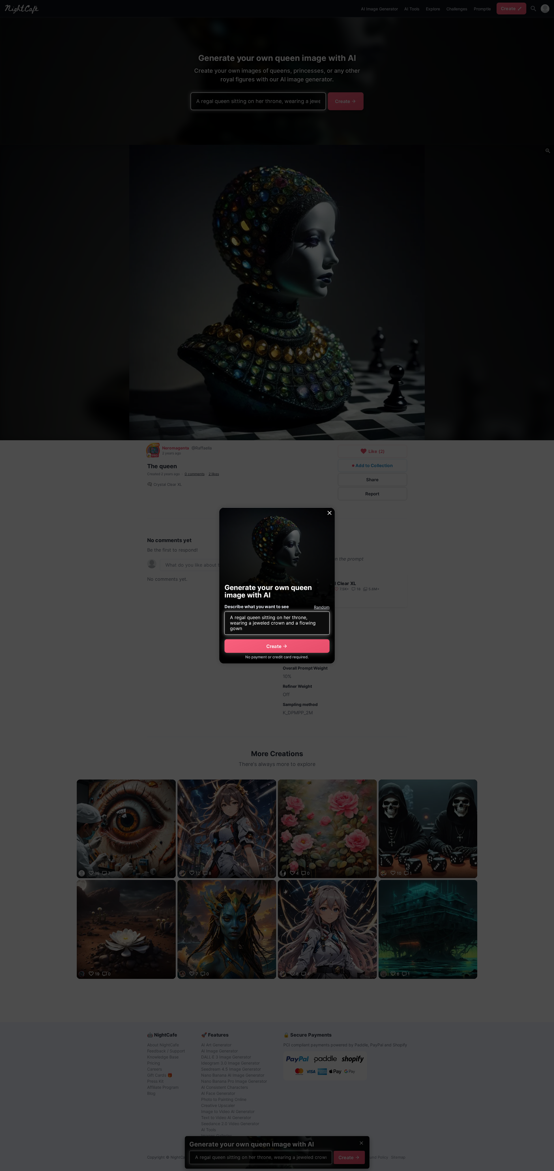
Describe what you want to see (256, 606)
